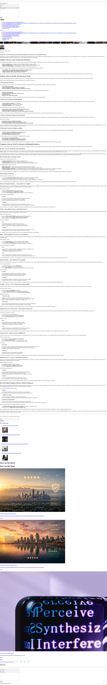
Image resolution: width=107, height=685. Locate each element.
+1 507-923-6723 (3, 661)
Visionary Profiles (15, 27)
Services (3, 23)
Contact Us (2, 30)
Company (4, 22)
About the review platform (15, 22)
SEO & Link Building (46, 23)
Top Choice (4, 35)
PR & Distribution (24, 23)
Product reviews (10, 25)
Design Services (59, 23)
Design (9, 24)
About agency (8, 22)
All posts (5, 25)
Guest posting (15, 25)
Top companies (9, 26)
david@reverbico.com (10, 661)
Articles (6, 24)
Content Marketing (8, 23)
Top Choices (4, 26)
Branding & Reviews (72, 23)
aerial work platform (6, 386)
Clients (22, 22)
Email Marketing (66, 23)
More (1, 659)
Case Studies (18, 24)
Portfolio (3, 24)
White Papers (13, 24)
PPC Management (53, 23)
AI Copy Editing (39, 23)
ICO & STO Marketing (16, 23)
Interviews (10, 27)
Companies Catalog (5, 28)
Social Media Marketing (31, 23)
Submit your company (16, 26)
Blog (3, 25)
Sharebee (1, 150)
